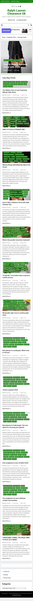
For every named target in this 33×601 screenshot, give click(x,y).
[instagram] (14, 6)
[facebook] (12, 6)
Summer (18, 82)
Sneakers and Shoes (9, 154)
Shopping (13, 152)
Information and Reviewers (10, 192)
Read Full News (6, 113)
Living (25, 192)
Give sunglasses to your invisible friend (15, 463)
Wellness (26, 123)
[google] (18, 6)
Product (6, 196)
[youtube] (20, 6)
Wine (25, 84)
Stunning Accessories (9, 82)
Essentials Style (8, 190)
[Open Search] (28, 25)
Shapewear (6, 152)
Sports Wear (16, 117)
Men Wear (6, 265)
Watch (24, 121)
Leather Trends (18, 263)
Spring (22, 117)
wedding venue (19, 123)
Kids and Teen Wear (8, 263)
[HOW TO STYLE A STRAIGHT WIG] (22, 32)
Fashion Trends (17, 190)
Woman (10, 86)
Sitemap (6, 574)
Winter (5, 86)
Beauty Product (17, 60)
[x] (16, 6)
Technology (14, 84)
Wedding (20, 84)
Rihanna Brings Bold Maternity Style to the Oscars (14, 1)
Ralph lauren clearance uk (16, 12)
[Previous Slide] (29, 1)
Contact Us (6, 571)
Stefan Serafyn (8, 70)
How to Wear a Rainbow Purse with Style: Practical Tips (15, 67)
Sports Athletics (8, 117)
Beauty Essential (8, 60)
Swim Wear (6, 84)
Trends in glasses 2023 (10, 390)
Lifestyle (21, 192)
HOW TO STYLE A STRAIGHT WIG (13, 129)
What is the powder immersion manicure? (16, 240)
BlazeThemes (17, 595)
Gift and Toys (25, 190)
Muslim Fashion (14, 265)
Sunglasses (24, 82)
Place (25, 194)
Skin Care (19, 152)
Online (5, 194)
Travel (19, 121)
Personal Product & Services (16, 194)
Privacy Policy (7, 578)
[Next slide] (31, 1)
